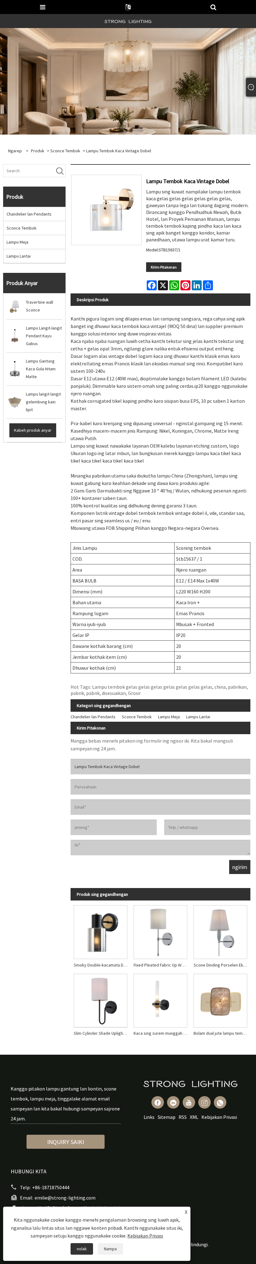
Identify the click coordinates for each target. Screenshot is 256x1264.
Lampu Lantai (19, 256)
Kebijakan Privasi (219, 1117)
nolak (82, 1249)
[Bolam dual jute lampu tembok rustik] (220, 999)
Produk (37, 151)
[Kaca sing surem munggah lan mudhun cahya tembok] (160, 999)
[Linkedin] (173, 1102)
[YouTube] (189, 1102)
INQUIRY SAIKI (65, 1142)
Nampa (110, 1249)
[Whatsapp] (220, 1102)
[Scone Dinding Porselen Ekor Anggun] (220, 930)
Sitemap (166, 1117)
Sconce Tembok (65, 151)
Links (149, 1117)
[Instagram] (204, 1102)
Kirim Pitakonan (164, 267)
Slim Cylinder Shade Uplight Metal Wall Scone (102, 1033)
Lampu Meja (17, 242)
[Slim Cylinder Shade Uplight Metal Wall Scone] (100, 999)
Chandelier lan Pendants (29, 214)
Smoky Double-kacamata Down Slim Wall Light (102, 965)
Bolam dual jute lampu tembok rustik (222, 1033)
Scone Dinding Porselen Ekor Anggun (222, 965)
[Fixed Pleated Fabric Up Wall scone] (160, 930)
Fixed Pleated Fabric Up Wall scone (162, 965)
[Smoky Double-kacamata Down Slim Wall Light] (100, 930)
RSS (183, 1117)
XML (194, 1117)
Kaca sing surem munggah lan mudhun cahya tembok (162, 1033)
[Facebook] (157, 1102)
